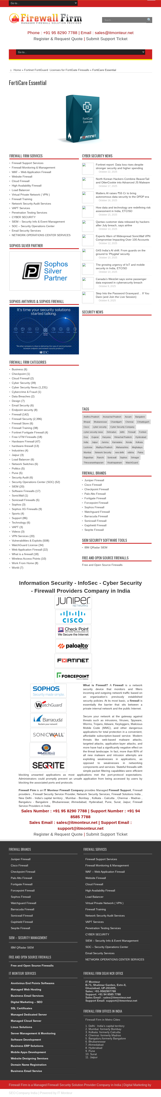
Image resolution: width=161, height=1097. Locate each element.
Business (17, 369)
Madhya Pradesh (104, 447)
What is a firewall (22, 554)
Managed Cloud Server (26, 1020)
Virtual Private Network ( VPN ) (31, 194)
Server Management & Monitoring (33, 1033)
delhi (122, 432)
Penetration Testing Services (29, 212)
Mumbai (87, 452)
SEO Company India (23, 1093)
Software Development (26, 1039)
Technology (19, 522)
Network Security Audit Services (31, 203)
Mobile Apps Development (28, 1052)
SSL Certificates (21, 1008)
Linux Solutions (21, 1027)
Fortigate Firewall (95, 498)
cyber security (100, 427)
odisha (131, 452)
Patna (140, 452)
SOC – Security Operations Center (33, 226)
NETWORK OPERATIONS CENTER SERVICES (41, 235)
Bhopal (87, 422)
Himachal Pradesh (123, 437)
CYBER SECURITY (24, 217)
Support (17, 518)
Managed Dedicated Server (29, 1014)
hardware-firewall (22, 445)
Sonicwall (111, 457)
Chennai (129, 422)
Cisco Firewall (93, 484)
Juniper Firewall (94, 480)
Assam (128, 417)
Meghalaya (137, 447)
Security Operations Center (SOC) (33, 482)
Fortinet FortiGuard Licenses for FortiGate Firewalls (56, 70)
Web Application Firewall (27, 549)
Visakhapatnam (114, 462)
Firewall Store (20, 423)
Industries (18, 450)
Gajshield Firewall (95, 525)
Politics (16, 468)
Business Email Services (27, 995)
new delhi (119, 452)
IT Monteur (64, 1093)
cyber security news (93, 432)
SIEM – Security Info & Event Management (38, 221)
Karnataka (117, 442)
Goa (86, 437)
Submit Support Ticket (106, 38)
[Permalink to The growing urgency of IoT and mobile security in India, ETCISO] (88, 269)
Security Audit (20, 477)
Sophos (16, 504)
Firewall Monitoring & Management (33, 167)
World (15, 567)
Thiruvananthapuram (93, 462)
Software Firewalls (23, 491)
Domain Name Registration (29, 1064)
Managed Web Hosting (26, 989)
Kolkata (139, 442)
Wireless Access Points (26, 558)
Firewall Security (22, 418)
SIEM (15, 486)
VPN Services (20, 536)
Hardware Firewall (23, 441)
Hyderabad (140, 437)
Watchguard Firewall (97, 511)
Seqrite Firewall (94, 529)
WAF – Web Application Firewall (31, 172)
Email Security (20, 405)
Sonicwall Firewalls (23, 500)
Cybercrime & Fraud (24, 391)
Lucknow (88, 447)
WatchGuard (132, 462)
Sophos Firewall (94, 507)
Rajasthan (88, 457)
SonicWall (18, 495)
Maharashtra (122, 447)
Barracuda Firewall (96, 516)
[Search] (149, 20)
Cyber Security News (25, 387)
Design (16, 400)
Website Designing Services (29, 1058)
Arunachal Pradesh (112, 417)
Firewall (16, 414)
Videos (16, 531)
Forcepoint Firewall (96, 502)
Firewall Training (22, 199)
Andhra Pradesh (91, 417)
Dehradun (111, 432)
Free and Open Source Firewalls (102, 564)
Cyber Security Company (122, 427)
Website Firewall (22, 176)
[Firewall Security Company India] (45, 19)
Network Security (103, 452)
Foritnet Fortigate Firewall (28, 432)
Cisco (86, 427)
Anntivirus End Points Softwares (32, 983)
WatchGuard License (25, 545)
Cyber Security (21, 382)
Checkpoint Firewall (96, 489)
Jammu (105, 442)
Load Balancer (21, 190)
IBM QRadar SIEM (95, 547)
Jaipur (15, 455)
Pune (15, 473)
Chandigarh (116, 422)
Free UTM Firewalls (24, 436)
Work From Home (23, 563)
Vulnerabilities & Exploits (27, 540)
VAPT (15, 527)
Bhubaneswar (100, 422)
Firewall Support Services (27, 163)
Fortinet (142, 432)
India (86, 442)
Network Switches (23, 464)
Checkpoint (19, 373)
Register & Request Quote (58, 38)
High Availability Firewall (26, 185)
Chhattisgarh (143, 422)
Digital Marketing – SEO (26, 1002)
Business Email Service (26, 1071)
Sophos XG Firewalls (25, 509)
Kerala (129, 442)
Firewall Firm (18, 1085)
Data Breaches (21, 396)
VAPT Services (21, 208)
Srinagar (135, 457)
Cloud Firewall (20, 181)
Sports (16, 513)
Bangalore (140, 417)
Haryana (106, 437)
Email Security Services (26, 230)
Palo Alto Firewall (95, 493)
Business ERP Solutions (27, 1045)
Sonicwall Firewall (95, 520)
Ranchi (100, 457)
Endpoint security (22, 409)
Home (17, 70)
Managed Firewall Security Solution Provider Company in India (77, 1085)
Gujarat (95, 437)
